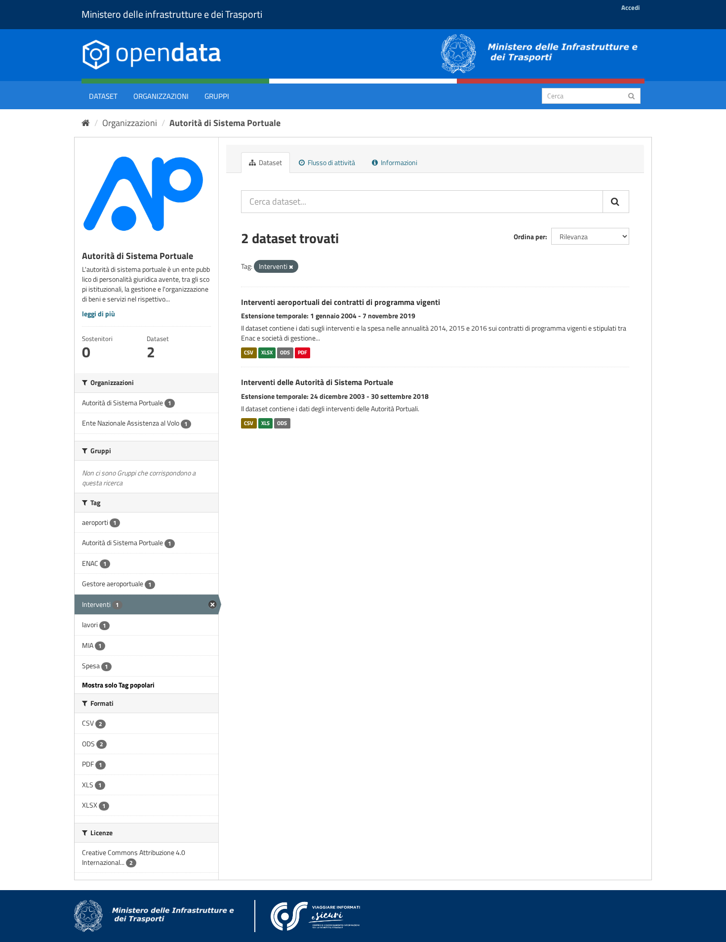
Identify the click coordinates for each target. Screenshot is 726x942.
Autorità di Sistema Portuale (225, 122)
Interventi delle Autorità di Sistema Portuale (317, 382)
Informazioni (398, 162)
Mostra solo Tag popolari (118, 685)
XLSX (267, 352)
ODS (285, 352)
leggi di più (98, 313)
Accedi (630, 7)
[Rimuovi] (291, 267)
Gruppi (216, 96)
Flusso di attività (330, 162)
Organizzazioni (161, 96)
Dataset (103, 96)
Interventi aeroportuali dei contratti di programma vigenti (340, 302)
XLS (265, 423)
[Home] (85, 122)
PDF (302, 352)
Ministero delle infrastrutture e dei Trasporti (171, 14)
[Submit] (631, 95)
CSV (248, 352)
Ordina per (529, 236)
